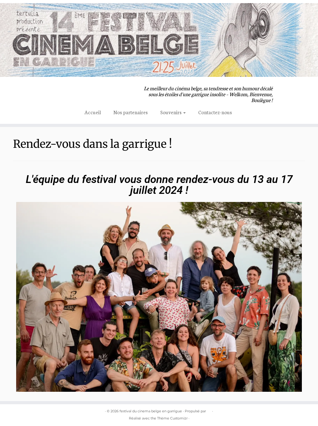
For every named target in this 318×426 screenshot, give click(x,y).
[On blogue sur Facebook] (52, 89)
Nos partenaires (130, 111)
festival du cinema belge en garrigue (151, 411)
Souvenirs (171, 111)
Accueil (92, 111)
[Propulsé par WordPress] (209, 410)
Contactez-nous (215, 111)
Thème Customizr (172, 418)
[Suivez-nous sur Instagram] (62, 89)
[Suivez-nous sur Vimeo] (72, 89)
